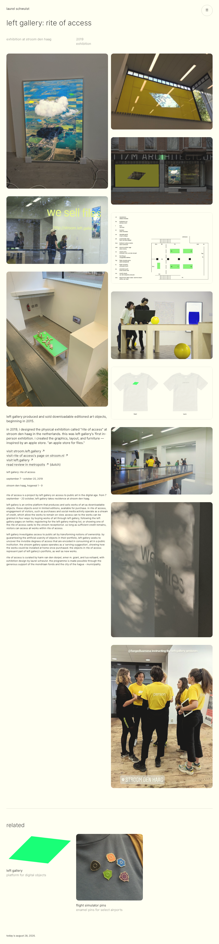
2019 (79, 39)
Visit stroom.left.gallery (23, 451)
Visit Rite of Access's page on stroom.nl (35, 456)
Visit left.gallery (18, 460)
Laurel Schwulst (17, 9)
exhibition (83, 44)
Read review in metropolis (25, 465)
